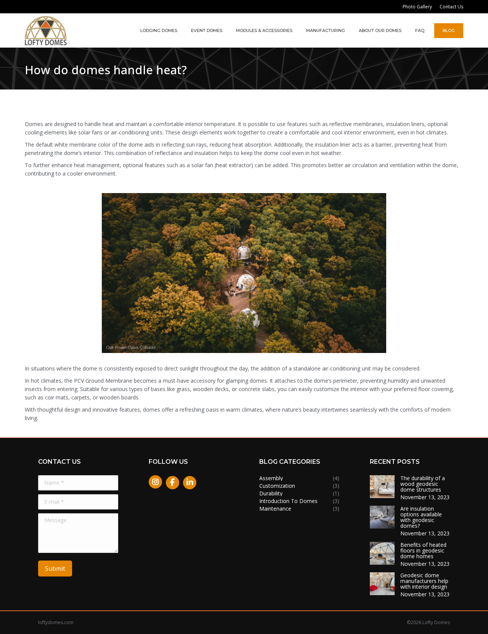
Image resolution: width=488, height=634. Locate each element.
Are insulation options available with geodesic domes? (421, 517)
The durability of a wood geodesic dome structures (422, 483)
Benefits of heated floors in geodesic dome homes (423, 550)
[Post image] (382, 486)
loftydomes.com (56, 622)
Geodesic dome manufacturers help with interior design (424, 580)
